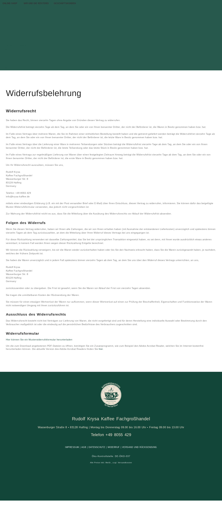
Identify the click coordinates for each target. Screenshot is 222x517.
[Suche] (3, 40)
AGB (83, 447)
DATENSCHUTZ (97, 447)
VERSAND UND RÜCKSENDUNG (139, 447)
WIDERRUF (114, 447)
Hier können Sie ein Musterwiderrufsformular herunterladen (39, 339)
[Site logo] (35, 22)
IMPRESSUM (72, 447)
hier (101, 349)
